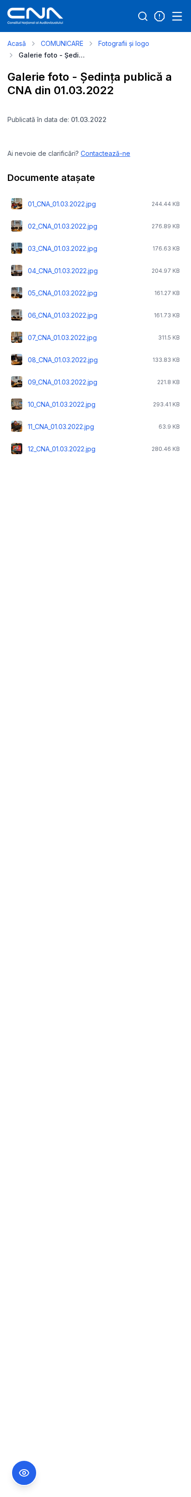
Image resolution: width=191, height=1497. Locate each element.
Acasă (16, 43)
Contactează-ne (105, 153)
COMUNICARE (62, 43)
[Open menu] (177, 16)
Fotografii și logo (123, 43)
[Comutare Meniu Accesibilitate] (24, 1473)
